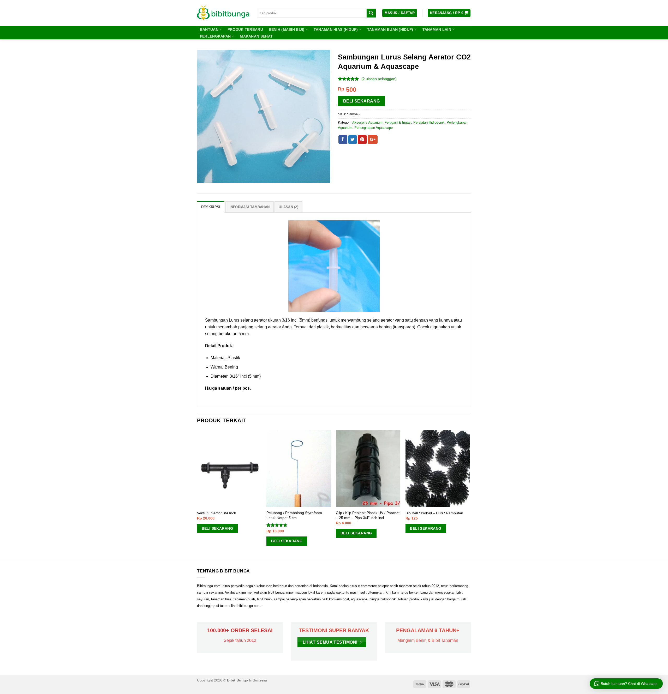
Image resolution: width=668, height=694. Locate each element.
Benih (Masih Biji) (287, 29)
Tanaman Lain (436, 29)
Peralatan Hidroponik (429, 122)
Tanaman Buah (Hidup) (390, 29)
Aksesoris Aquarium (367, 122)
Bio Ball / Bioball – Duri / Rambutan (434, 513)
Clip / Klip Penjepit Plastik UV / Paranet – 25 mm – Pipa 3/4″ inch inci (367, 515)
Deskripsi (210, 207)
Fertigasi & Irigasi (398, 122)
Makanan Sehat (256, 36)
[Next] (469, 494)
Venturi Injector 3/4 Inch (216, 513)
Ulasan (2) (288, 207)
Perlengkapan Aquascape (373, 128)
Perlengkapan (215, 36)
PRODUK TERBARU (245, 29)
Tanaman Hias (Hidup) (336, 29)
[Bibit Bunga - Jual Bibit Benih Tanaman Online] (223, 13)
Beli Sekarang (361, 101)
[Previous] (197, 494)
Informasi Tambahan (250, 207)
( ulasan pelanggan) (379, 79)
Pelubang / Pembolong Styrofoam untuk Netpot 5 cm (294, 515)
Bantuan (209, 29)
